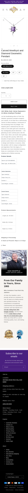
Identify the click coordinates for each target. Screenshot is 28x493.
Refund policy (10, 428)
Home (7, 449)
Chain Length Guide (7, 87)
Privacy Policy (10, 431)
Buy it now (14, 106)
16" (13, 72)
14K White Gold (7, 66)
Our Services (10, 451)
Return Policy (10, 426)
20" (4, 76)
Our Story (9, 435)
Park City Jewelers (13, 485)
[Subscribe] (23, 367)
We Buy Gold (10, 437)
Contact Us (9, 424)
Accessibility (9, 459)
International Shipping (12, 453)
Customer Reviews (11, 422)
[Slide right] (17, 45)
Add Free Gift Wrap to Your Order (14, 80)
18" (19, 72)
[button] (3, 10)
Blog (7, 457)
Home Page (9, 441)
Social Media (10, 464)
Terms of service (11, 433)
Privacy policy (20, 487)
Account (8, 439)
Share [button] (4, 245)
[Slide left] (10, 45)
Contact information (19, 489)
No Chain (5, 72)
